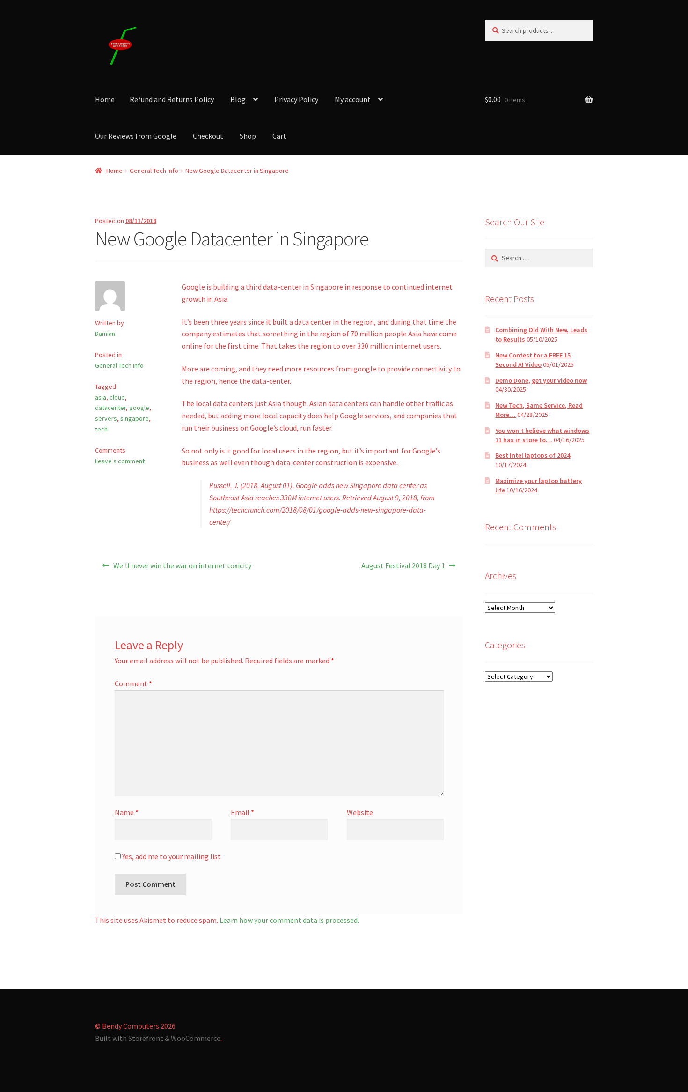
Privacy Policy (296, 99)
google (139, 407)
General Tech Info (154, 170)
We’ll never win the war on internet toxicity (182, 568)
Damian (105, 333)
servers (106, 418)
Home (105, 99)
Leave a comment (120, 461)
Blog (238, 99)
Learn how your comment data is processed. (289, 920)
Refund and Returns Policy (172, 99)
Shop (248, 136)
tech (101, 429)
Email (242, 812)
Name (127, 812)
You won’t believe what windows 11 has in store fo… (542, 435)
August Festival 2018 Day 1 (403, 568)
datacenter (110, 407)
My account (353, 99)
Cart (279, 136)
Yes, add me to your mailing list (171, 856)
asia (100, 397)
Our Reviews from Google (135, 136)
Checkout (208, 136)
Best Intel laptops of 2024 (532, 455)
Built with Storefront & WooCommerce (157, 1038)
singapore (134, 418)
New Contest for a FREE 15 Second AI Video (533, 360)
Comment (133, 683)
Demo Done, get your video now (541, 380)
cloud (117, 397)
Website (360, 812)
